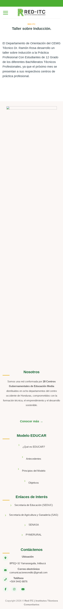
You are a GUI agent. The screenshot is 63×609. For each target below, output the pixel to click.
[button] (6, 12)
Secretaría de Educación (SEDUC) (33, 505)
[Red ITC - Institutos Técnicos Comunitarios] (31, 12)
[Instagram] (14, 589)
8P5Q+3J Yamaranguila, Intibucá (28, 563)
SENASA (34, 524)
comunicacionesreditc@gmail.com (29, 572)
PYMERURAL (33, 534)
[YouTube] (23, 589)
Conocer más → (31, 421)
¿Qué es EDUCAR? (34, 446)
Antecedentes (33, 458)
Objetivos (33, 482)
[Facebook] (6, 589)
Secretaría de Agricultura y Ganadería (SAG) (33, 514)
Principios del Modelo (33, 470)
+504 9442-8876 (18, 581)
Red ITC (32, 24)
